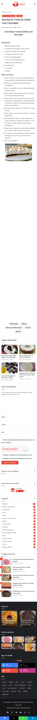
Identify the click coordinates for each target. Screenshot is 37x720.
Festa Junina (6, 509)
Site (2, 432)
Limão (28, 328)
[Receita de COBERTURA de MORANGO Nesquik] (6, 561)
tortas (19, 331)
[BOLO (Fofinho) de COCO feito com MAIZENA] (27, 349)
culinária (4, 685)
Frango (29, 685)
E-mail (3, 424)
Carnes (5, 544)
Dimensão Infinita (25, 708)
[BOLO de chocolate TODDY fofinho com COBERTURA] (9, 349)
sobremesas (5, 694)
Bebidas (5, 521)
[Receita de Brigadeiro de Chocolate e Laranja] (9, 368)
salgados (25, 691)
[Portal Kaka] (18, 4)
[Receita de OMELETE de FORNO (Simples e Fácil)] (6, 569)
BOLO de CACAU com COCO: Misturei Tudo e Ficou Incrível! (27, 623)
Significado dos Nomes (13, 708)
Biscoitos (5, 527)
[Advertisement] (18, 241)
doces (24, 324)
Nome (3, 417)
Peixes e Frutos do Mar (9, 518)
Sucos (4, 512)
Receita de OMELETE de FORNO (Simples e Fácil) (21, 568)
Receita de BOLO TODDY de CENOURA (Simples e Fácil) (23, 584)
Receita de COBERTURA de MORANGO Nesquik (23, 560)
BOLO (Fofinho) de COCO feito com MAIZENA (26, 356)
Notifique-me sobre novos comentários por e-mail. (17, 455)
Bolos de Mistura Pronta (9, 532)
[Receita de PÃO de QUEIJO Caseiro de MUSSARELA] (6, 577)
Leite (3, 688)
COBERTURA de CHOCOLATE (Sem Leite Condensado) (24, 592)
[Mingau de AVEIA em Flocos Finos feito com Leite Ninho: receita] (27, 367)
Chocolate (14, 324)
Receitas (9, 12)
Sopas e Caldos (7, 538)
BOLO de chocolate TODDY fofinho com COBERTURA (8, 356)
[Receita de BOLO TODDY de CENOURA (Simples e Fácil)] (6, 585)
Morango (13, 691)
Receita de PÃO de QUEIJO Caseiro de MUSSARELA (23, 576)
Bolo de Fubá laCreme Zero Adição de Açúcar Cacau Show (9, 622)
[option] (9, 619)
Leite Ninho (22, 688)
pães (19, 691)
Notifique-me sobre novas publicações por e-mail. (17, 458)
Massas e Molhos (7, 547)
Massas (29, 688)
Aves (4, 535)
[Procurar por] (35, 5)
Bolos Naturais (7, 524)
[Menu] (2, 5)
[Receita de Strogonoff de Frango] (30, 647)
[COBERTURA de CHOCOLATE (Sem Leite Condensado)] (6, 593)
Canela (22, 682)
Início (4, 12)
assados (4, 682)
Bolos (17, 682)
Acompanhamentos (8, 530)
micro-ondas (5, 691)
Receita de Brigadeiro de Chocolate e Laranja (8, 377)
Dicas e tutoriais (7, 541)
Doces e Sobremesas (9, 16)
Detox (4, 515)
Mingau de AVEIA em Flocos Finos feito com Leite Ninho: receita (27, 375)
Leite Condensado (12, 688)
